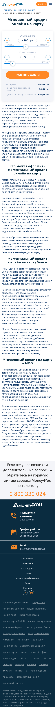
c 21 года (46, 658)
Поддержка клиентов (27, 516)
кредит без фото (38, 652)
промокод (8, 676)
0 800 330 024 (27, 493)
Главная (7, 9)
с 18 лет (23, 658)
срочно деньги (38, 670)
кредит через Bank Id (14, 621)
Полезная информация (24, 9)
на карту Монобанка (38, 633)
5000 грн (7, 670)
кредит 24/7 (39, 602)
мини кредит (9, 658)
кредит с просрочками (39, 621)
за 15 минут (24, 639)
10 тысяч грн (21, 670)
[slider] (25, 46)
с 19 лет (35, 658)
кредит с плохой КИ (37, 608)
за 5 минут (38, 639)
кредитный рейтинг (13, 683)
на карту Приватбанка (38, 627)
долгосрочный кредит (27, 676)
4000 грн (43, 664)
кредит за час (10, 645)
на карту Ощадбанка (14, 633)
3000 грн (31, 664)
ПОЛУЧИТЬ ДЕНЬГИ (28, 74)
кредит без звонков (13, 608)
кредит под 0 (9, 614)
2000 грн (7, 664)
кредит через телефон (15, 652)
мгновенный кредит (13, 627)
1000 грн (19, 664)
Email (32, 547)
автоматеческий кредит (32, 645)
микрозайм (9, 639)
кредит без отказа (29, 614)
